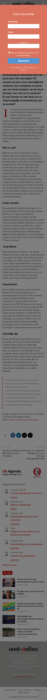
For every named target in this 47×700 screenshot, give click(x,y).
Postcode (23, 42)
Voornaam (13, 22)
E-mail (10, 32)
